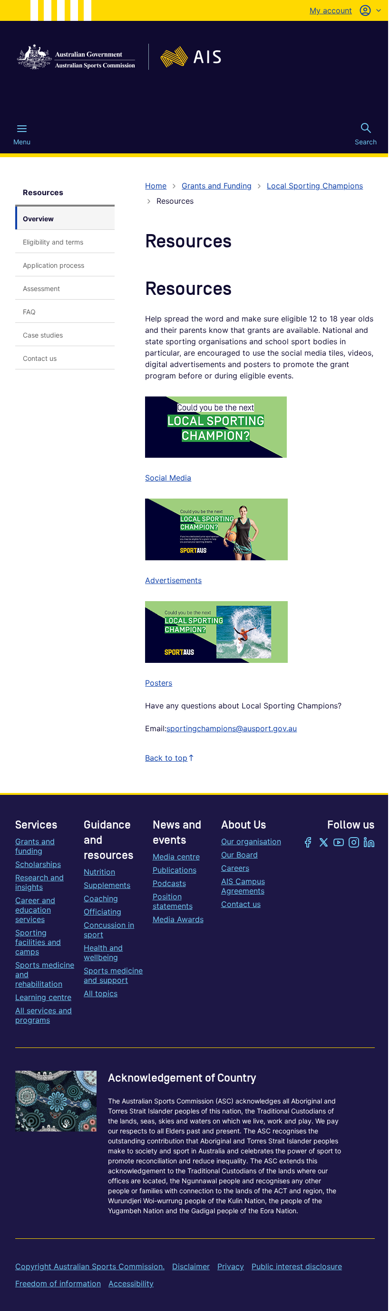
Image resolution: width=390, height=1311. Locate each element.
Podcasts (169, 883)
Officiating (102, 911)
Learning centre (43, 997)
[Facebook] (308, 843)
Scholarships (38, 864)
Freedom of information (58, 1283)
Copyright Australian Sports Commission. (90, 1266)
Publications (174, 870)
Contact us (241, 904)
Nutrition (99, 872)
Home (155, 185)
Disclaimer (191, 1266)
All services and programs (43, 1015)
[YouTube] (338, 843)
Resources (43, 192)
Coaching (101, 898)
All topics (100, 993)
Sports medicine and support (113, 975)
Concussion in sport (109, 929)
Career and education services (35, 910)
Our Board (239, 854)
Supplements (107, 885)
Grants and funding (35, 846)
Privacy (230, 1266)
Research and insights (39, 882)
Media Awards (178, 919)
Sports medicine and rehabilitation (44, 974)
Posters (158, 683)
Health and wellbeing (103, 952)
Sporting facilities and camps (38, 942)
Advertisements (173, 580)
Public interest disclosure (297, 1266)
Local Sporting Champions (315, 185)
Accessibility (131, 1283)
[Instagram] (354, 843)
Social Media (168, 477)
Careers (235, 868)
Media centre (176, 856)
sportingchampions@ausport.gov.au (231, 728)
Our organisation (251, 841)
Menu (21, 142)
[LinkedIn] (369, 843)
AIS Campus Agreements (243, 886)
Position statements (173, 901)
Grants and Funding (217, 185)
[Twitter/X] (323, 843)
